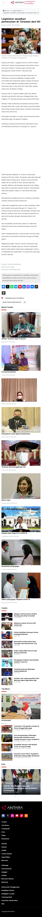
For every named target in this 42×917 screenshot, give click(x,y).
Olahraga (4, 865)
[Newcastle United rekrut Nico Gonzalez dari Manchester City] (6, 644)
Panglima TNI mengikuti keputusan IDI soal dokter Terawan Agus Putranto (18, 338)
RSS (2, 904)
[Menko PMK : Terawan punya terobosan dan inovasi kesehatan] (21, 358)
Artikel (3, 875)
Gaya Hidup (5, 857)
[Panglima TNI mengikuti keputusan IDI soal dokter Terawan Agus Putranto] (21, 325)
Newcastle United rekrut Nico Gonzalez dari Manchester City (25, 642)
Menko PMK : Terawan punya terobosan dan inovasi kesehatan (18, 371)
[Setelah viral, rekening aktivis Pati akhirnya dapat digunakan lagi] (6, 681)
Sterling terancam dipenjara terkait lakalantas (24, 670)
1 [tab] (15, 796)
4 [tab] (24, 796)
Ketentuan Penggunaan (10, 887)
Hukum (4, 847)
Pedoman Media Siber (9, 900)
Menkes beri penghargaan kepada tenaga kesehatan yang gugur (18, 565)
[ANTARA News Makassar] (23, 2)
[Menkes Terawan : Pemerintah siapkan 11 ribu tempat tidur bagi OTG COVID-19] (21, 519)
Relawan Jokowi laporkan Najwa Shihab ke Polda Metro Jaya (20, 499)
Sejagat (4, 872)
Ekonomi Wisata (7, 879)
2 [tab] (18, 796)
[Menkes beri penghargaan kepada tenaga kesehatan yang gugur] (21, 552)
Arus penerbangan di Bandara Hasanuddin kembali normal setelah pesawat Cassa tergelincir (26, 737)
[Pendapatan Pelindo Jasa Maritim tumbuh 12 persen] (6, 663)
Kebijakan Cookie (7, 894)
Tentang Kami (6, 897)
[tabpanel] (21, 782)
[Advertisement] (21, 150)
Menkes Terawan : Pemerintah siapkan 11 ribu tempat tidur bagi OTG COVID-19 (19, 532)
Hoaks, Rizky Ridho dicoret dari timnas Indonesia (25, 652)
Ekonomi (4, 860)
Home (7, 11)
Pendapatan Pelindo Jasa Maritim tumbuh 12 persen (26, 661)
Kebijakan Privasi (7, 890)
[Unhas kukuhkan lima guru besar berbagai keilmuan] (6, 635)
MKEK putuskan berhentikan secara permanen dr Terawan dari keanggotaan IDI (20, 466)
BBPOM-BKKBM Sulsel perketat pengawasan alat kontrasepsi (20, 719)
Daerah (4, 844)
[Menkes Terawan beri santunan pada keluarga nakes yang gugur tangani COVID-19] (21, 585)
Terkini (4, 608)
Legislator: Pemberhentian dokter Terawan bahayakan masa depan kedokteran (18, 433)
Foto (3, 764)
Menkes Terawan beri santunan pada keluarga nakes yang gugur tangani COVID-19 (19, 598)
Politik (3, 850)
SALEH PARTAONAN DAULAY (12, 302)
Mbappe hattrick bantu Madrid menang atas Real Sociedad (25, 615)
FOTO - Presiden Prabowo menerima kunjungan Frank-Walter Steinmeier (20, 788)
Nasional (4, 882)
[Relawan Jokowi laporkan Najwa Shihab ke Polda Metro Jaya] (21, 486)
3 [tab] (21, 796)
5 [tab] (27, 796)
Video (3, 835)
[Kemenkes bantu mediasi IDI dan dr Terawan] (19, 390)
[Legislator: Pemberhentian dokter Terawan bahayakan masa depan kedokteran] (21, 420)
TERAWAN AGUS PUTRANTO (14, 298)
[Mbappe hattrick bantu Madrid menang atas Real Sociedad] (6, 617)
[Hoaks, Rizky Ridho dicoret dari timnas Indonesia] (6, 653)
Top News (5, 689)
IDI (25, 302)
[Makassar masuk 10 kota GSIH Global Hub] (6, 626)
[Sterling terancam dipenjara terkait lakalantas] (6, 672)
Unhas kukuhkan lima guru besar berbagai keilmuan (26, 633)
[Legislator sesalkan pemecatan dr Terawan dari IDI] (21, 706)
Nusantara (5, 839)
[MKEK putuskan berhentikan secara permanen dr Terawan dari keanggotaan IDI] (21, 453)
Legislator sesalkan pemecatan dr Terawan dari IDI (21, 13)
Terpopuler (5, 829)
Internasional (6, 869)
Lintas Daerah (17, 11)
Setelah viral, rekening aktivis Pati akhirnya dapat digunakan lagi (26, 679)
